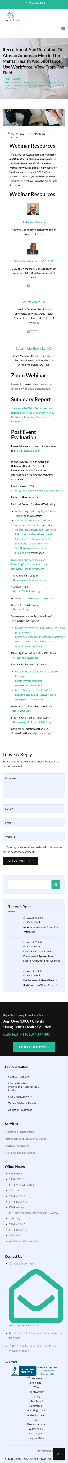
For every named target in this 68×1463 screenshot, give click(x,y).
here (27, 384)
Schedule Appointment (32, 1046)
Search (55, 884)
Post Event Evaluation (27, 450)
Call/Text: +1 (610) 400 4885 (26, 1034)
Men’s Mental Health (20, 1096)
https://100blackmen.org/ (26, 591)
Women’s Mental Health (22, 1103)
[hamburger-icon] (62, 29)
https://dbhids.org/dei (25, 657)
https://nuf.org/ (20, 609)
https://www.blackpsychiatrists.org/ (32, 721)
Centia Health (18, 134)
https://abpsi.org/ (21, 710)
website (28, 470)
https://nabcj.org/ (41, 733)
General (17, 78)
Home (6, 78)
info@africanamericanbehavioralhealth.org (39, 490)
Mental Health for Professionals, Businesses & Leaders (23, 1086)
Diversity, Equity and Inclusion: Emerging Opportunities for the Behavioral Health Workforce (29, 564)
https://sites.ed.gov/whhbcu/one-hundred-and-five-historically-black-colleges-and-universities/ (36, 694)
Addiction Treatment (20, 1109)
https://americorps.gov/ (40, 597)
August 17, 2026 (35, 971)
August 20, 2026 (35, 942)
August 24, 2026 (35, 918)
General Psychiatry (19, 1076)
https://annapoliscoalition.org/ (29, 579)
